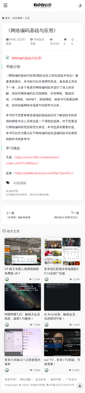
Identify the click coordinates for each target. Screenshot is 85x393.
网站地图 (25, 379)
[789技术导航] (42, 5)
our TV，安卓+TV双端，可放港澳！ (62, 362)
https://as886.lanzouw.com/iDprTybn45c (43, 173)
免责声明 (10, 379)
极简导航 (56, 379)
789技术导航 (37, 384)
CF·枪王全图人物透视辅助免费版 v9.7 (22, 271)
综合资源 (17, 17)
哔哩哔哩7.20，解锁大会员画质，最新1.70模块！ (22, 316)
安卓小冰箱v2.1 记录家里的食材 (22, 362)
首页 (7, 17)
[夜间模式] (80, 5)
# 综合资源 (20, 183)
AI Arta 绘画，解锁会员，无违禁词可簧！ (61, 316)
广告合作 (71, 379)
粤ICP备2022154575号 (60, 384)
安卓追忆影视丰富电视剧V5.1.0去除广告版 (61, 271)
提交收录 (40, 379)
